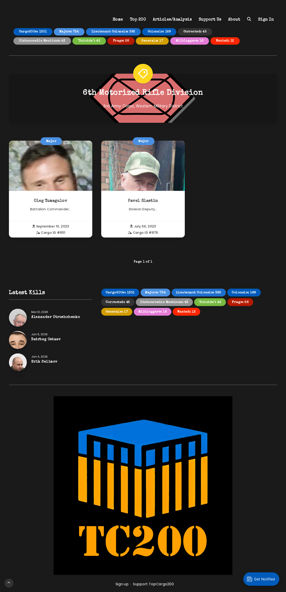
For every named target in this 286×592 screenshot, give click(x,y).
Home (118, 20)
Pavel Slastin (143, 201)
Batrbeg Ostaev (46, 339)
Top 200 (138, 20)
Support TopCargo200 (153, 584)
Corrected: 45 (195, 31)
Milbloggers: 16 (190, 40)
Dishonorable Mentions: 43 (42, 40)
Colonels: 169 (159, 31)
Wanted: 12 (225, 40)
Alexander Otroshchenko (55, 317)
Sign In (266, 20)
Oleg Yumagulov (50, 201)
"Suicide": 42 (89, 40)
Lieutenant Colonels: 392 (113, 31)
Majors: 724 (69, 31)
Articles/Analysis (172, 20)
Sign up (122, 584)
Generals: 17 (152, 40)
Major (51, 141)
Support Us (210, 20)
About (234, 20)
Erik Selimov (44, 362)
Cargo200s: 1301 (33, 31)
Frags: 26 (121, 40)
